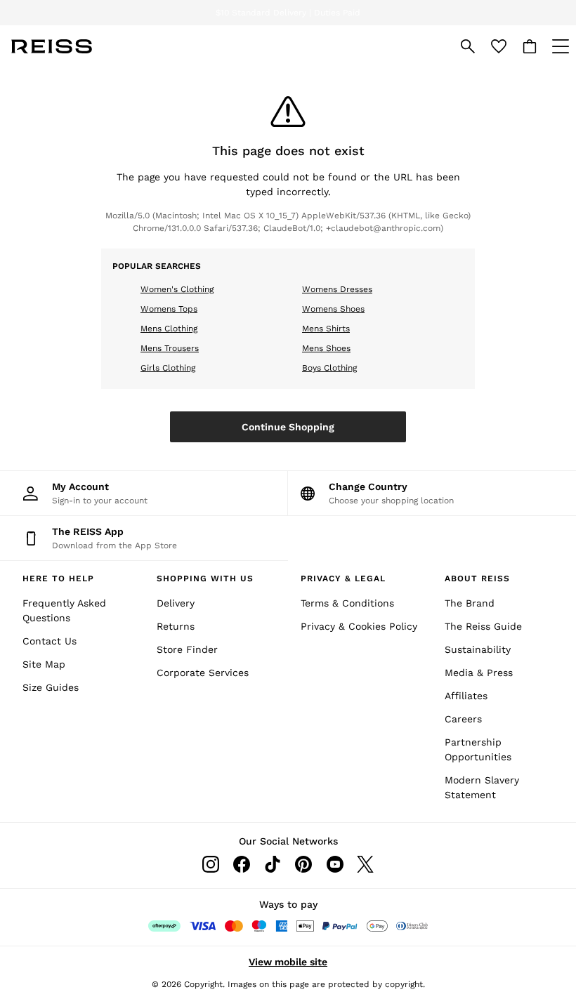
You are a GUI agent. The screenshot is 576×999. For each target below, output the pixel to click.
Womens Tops (168, 309)
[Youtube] (334, 864)
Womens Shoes (333, 309)
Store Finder (187, 649)
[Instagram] (210, 864)
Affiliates (466, 695)
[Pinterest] (303, 864)
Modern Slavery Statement (482, 787)
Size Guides (50, 687)
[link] (467, 46)
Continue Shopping (288, 426)
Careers (463, 719)
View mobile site (288, 961)
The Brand (470, 603)
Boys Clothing (329, 368)
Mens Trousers (169, 348)
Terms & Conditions (347, 603)
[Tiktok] (272, 864)
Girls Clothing (167, 368)
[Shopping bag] (529, 46)
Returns (176, 626)
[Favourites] (498, 46)
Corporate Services (203, 672)
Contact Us (49, 641)
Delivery (176, 603)
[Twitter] (365, 864)
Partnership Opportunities (478, 749)
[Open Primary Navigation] (560, 46)
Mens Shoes (326, 348)
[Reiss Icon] (51, 46)
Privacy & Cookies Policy (359, 626)
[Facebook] (241, 864)
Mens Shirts (326, 328)
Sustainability (478, 649)
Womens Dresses (337, 289)
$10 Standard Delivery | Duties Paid (288, 13)
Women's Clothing (177, 289)
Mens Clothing (168, 328)
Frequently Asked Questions (64, 610)
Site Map (43, 664)
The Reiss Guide (483, 626)
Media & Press (479, 672)
